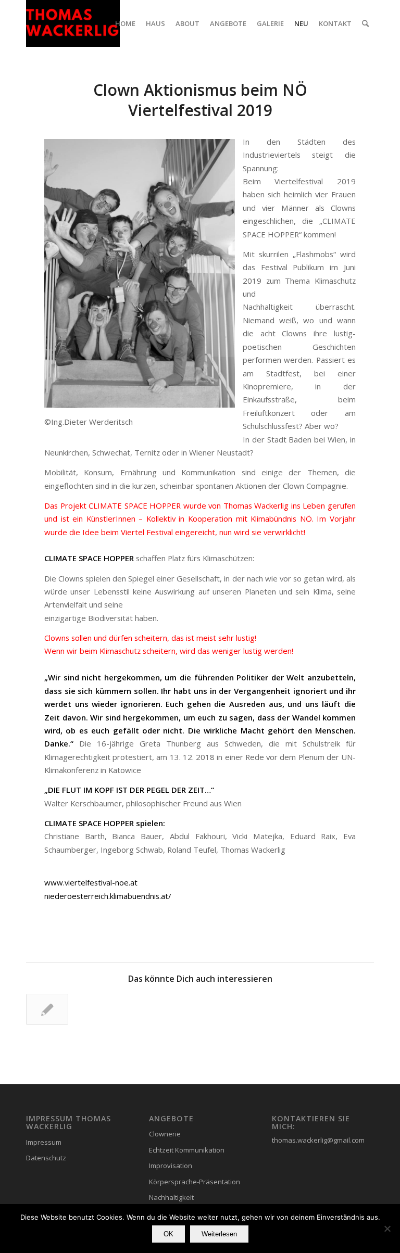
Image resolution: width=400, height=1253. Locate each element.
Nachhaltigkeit (171, 1197)
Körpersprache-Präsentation (194, 1181)
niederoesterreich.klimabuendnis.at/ (107, 896)
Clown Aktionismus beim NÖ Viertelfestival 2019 (200, 100)
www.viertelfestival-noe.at (91, 882)
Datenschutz (46, 1157)
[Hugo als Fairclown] (47, 1009)
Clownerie (165, 1133)
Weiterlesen (219, 1234)
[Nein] (387, 1228)
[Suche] (365, 23)
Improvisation (170, 1165)
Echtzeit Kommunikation (186, 1150)
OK (168, 1234)
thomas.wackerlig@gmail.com (318, 1140)
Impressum (43, 1142)
